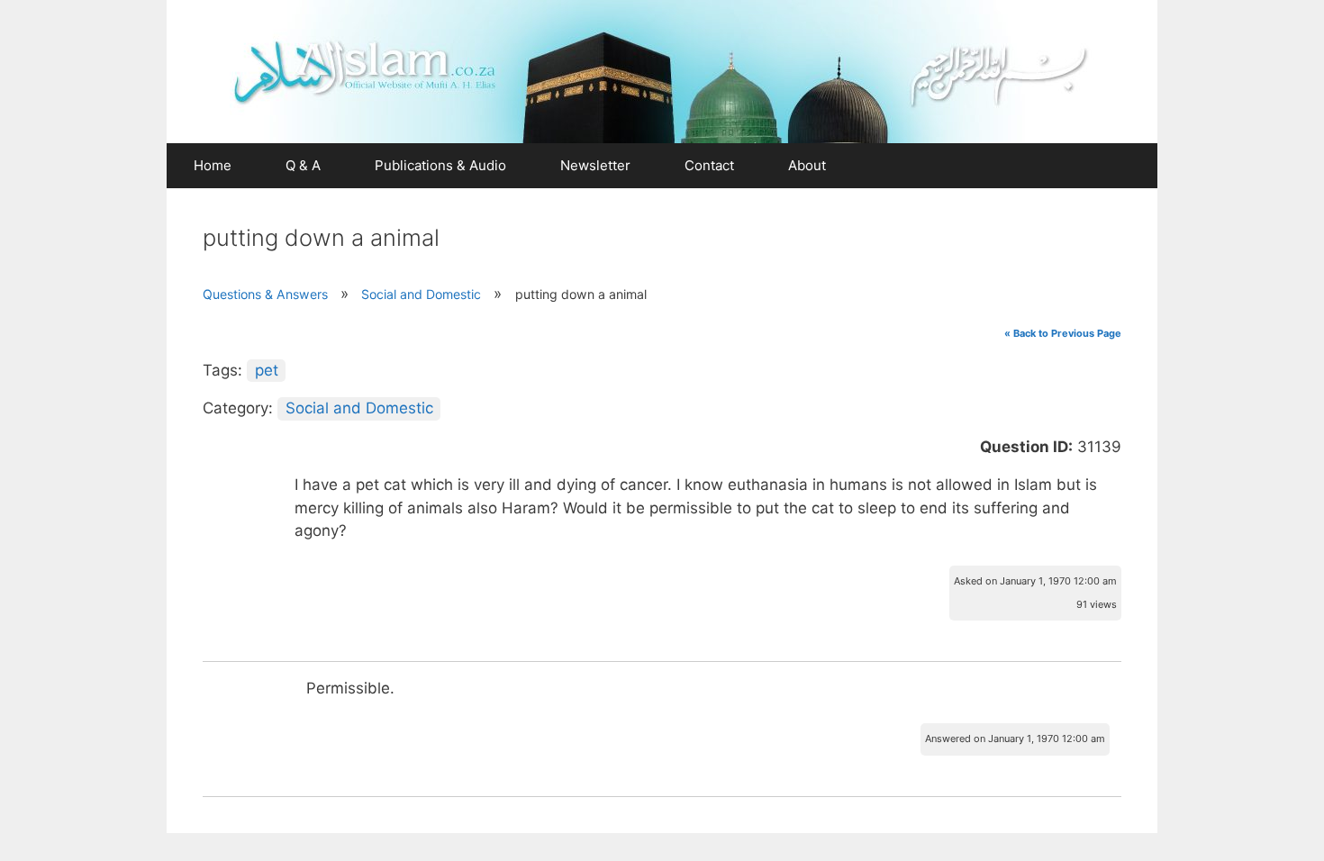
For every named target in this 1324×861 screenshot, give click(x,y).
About (807, 165)
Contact (709, 165)
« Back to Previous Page (1062, 333)
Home (212, 165)
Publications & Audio (440, 165)
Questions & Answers (265, 294)
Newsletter (595, 165)
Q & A (303, 165)
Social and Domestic (421, 294)
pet (266, 370)
